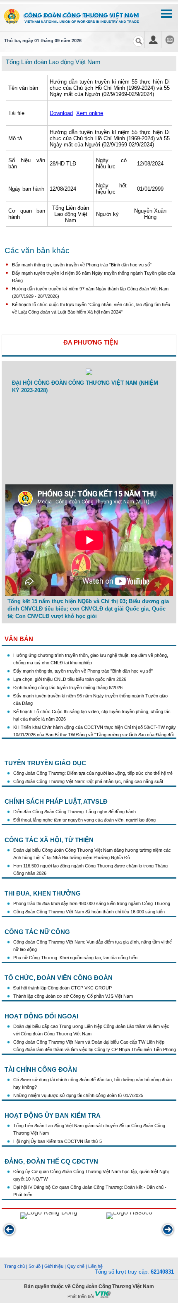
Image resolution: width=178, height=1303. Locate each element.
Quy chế (75, 1266)
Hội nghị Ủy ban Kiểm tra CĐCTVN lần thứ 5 (58, 1141)
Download (61, 113)
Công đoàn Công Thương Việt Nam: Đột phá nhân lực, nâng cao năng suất (88, 781)
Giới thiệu (53, 1266)
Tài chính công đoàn (41, 1069)
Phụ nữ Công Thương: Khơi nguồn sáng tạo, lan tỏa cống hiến (75, 957)
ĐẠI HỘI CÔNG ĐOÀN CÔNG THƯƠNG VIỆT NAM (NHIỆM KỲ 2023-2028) (85, 386)
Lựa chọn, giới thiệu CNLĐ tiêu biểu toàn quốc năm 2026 (69, 674)
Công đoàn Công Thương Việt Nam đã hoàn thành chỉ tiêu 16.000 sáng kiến (89, 911)
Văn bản (19, 638)
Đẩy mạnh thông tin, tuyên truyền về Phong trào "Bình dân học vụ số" (82, 264)
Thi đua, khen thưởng (43, 893)
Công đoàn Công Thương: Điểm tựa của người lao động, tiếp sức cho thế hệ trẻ (93, 773)
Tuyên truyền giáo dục (45, 762)
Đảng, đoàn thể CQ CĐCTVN (51, 1161)
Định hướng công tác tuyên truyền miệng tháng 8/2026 (68, 682)
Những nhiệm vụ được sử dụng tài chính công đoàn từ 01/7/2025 (78, 1095)
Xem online (89, 113)
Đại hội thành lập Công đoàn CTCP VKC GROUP (62, 987)
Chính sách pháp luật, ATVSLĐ (56, 801)
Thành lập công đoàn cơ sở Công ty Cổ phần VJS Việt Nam (73, 996)
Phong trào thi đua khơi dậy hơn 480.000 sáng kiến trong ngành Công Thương (91, 903)
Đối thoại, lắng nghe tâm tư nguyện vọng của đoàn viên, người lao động (84, 819)
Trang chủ (14, 1266)
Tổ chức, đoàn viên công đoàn (59, 977)
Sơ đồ (35, 1266)
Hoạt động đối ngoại (41, 1016)
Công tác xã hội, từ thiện (49, 839)
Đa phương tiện (90, 342)
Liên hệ (95, 1266)
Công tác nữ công (37, 931)
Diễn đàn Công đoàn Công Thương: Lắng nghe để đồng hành (74, 811)
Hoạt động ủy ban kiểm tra (53, 1115)
